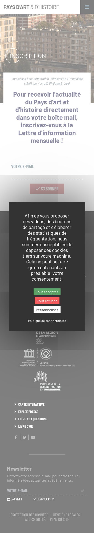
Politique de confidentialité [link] (47, 321)
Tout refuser (47, 300)
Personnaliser (47, 309)
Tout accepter (47, 291)
